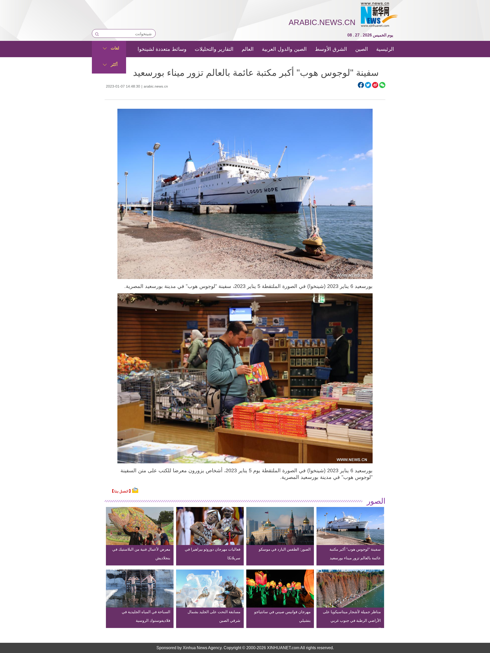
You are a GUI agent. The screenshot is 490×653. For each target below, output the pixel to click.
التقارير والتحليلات (214, 49)
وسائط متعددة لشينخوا (162, 49)
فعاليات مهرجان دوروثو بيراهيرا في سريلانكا (212, 553)
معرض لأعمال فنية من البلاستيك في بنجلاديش (141, 553)
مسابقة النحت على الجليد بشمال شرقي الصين (214, 616)
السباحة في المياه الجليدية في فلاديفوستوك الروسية (146, 616)
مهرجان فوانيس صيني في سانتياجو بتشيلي (282, 616)
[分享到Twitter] (368, 85)
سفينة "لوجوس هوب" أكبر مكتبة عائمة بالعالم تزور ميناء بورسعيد (355, 553)
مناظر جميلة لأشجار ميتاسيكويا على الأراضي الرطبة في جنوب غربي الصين (352, 620)
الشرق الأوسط (331, 49)
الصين (361, 49)
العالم (248, 49)
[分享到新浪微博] (375, 85)
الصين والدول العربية (284, 49)
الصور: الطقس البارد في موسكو (285, 549)
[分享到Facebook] (361, 85)
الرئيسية (385, 49)
